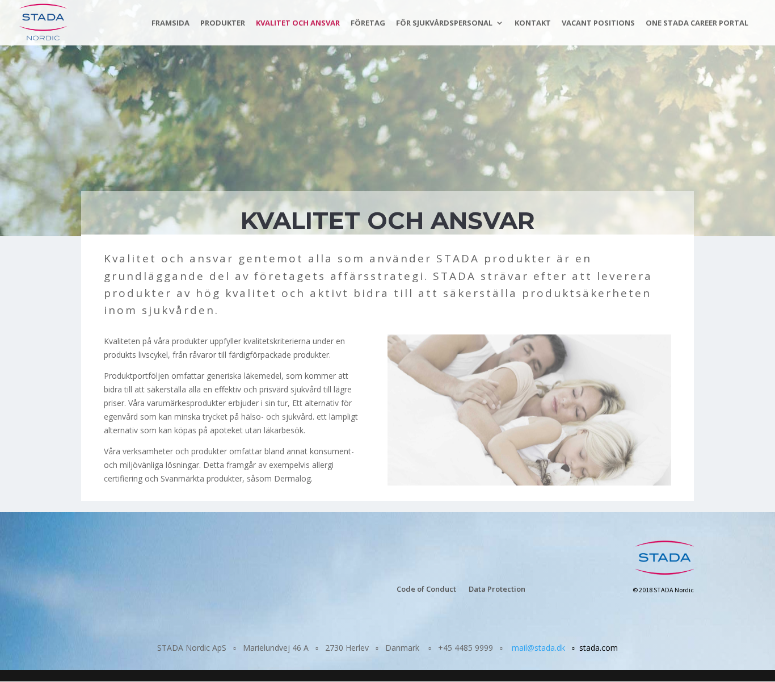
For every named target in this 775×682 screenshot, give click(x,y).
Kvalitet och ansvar (298, 23)
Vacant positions (598, 23)
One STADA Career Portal (697, 23)
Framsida (170, 23)
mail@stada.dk (538, 647)
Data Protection (497, 589)
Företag (368, 23)
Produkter (222, 23)
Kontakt (533, 23)
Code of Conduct (426, 589)
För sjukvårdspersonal (444, 23)
